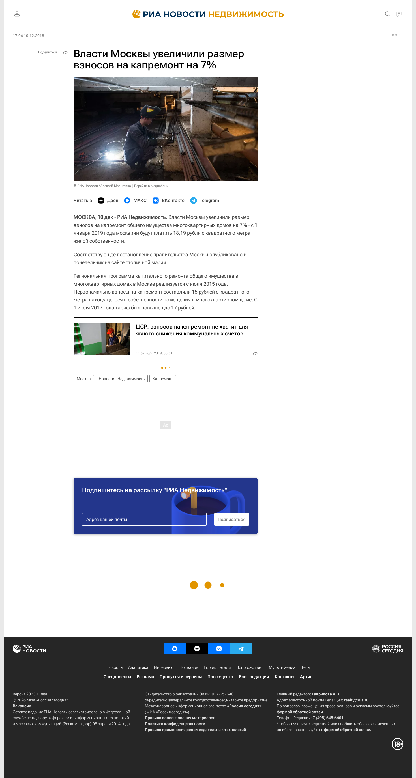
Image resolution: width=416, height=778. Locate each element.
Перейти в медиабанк (151, 186)
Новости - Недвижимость (122, 378)
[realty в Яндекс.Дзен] (197, 648)
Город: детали (217, 667)
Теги (305, 667)
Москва (84, 378)
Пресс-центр (220, 676)
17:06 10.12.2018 (28, 35)
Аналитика (138, 667)
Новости (114, 667)
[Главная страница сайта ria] (165, 14)
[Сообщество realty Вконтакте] (219, 648)
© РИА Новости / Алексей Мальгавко (102, 186)
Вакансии (22, 706)
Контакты (284, 676)
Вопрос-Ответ (249, 667)
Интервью (164, 667)
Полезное (188, 667)
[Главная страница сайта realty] (208, 14)
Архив (306, 676)
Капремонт (163, 378)
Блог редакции (254, 676)
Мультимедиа (282, 667)
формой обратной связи (300, 712)
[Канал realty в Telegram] (241, 648)
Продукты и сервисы (181, 676)
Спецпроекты (117, 676)
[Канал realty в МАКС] (175, 648)
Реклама (145, 676)
